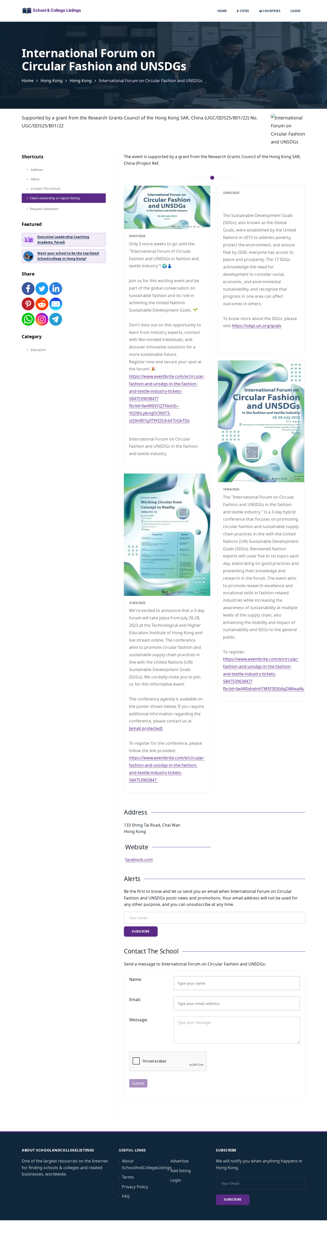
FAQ (126, 1196)
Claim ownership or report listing (55, 198)
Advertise (179, 1161)
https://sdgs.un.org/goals (256, 325)
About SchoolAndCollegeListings (147, 1164)
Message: (138, 1020)
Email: (135, 999)
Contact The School (45, 188)
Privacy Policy (135, 1187)
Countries (271, 11)
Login (295, 11)
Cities (244, 11)
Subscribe (141, 931)
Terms (128, 1177)
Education (38, 349)
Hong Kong (52, 80)
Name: (135, 979)
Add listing (180, 1170)
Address (36, 169)
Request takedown (44, 208)
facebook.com (139, 859)
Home (222, 11)
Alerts (34, 179)
